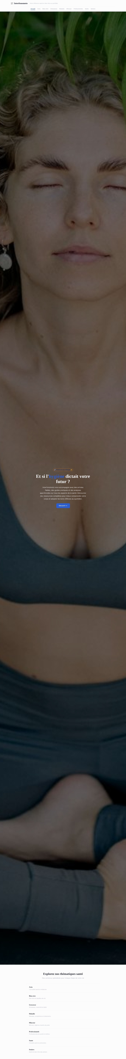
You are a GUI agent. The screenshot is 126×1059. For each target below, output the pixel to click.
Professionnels (78, 9)
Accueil (33, 9)
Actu (38, 9)
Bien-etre (45, 9)
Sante (87, 9)
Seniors (93, 9)
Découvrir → (63, 506)
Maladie (61, 9)
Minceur (69, 9)
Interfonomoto (19, 3)
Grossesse (53, 9)
